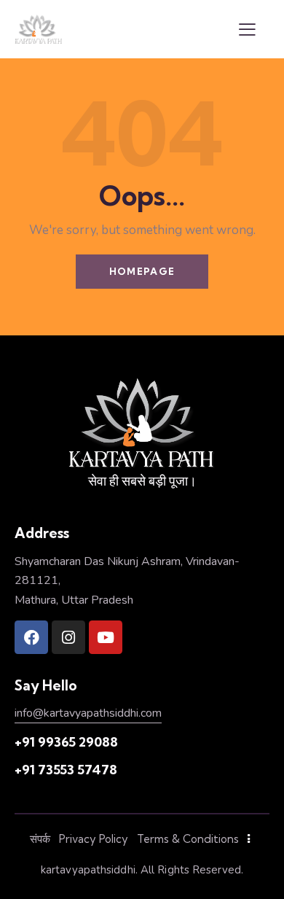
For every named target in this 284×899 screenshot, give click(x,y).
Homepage (142, 271)
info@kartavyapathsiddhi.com (88, 713)
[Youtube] (105, 637)
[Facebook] (31, 637)
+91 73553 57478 (66, 769)
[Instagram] (68, 637)
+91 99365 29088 (66, 741)
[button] (247, 29)
